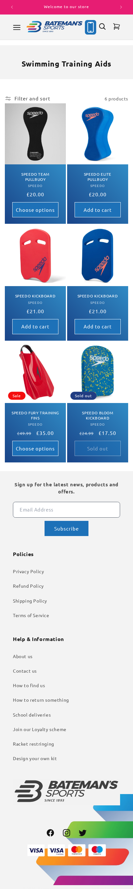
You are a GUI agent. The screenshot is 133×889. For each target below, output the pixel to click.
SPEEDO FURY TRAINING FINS (35, 415)
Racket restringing (33, 744)
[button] (17, 27)
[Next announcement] (121, 7)
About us (23, 656)
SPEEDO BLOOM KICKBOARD (97, 415)
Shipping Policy (30, 601)
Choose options (35, 210)
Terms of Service (31, 615)
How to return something (41, 700)
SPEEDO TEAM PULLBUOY (35, 177)
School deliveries (32, 715)
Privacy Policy (28, 571)
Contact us (25, 671)
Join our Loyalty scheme (39, 729)
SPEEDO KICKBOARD (35, 296)
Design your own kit (35, 758)
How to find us (29, 685)
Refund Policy (28, 586)
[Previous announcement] (12, 7)
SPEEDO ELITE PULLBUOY (97, 177)
